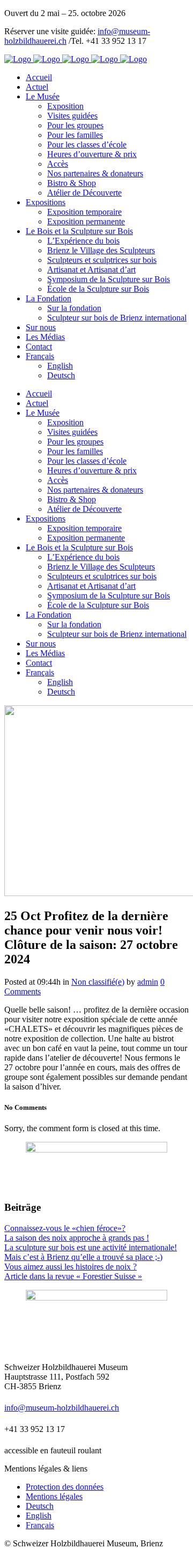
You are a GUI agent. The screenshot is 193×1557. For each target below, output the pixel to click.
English (38, 1515)
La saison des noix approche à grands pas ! (76, 1237)
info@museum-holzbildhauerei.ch (61, 1407)
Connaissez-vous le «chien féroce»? (64, 1228)
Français (40, 1525)
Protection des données (64, 1486)
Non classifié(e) (97, 981)
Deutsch (40, 1506)
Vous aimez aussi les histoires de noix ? (70, 1266)
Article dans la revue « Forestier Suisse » (73, 1276)
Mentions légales (54, 1496)
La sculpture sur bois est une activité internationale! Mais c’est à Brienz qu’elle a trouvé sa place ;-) (90, 1252)
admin (147, 981)
